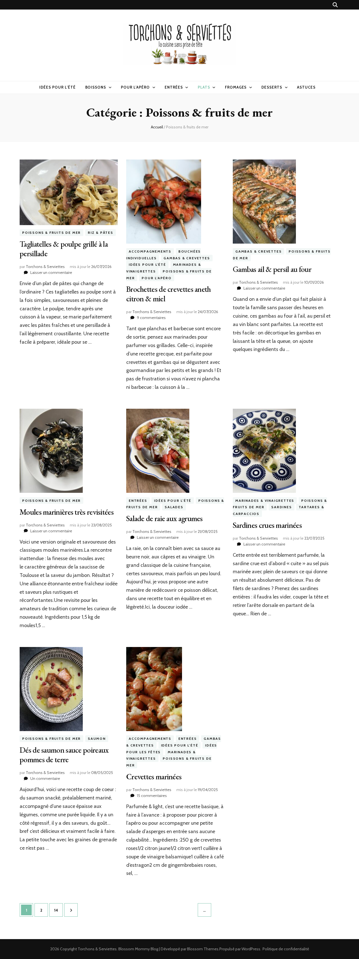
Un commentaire (45, 778)
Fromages (236, 87)
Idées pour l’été (57, 87)
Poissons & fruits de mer (51, 233)
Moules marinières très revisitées (67, 512)
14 (58, 910)
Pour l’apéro (135, 87)
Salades (174, 507)
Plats (204, 87)
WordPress (250, 948)
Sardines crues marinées (267, 525)
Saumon (97, 739)
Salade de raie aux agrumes (164, 518)
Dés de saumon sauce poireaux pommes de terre (64, 754)
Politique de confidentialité (286, 948)
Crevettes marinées (153, 776)
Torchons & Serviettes (45, 266)
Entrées (174, 87)
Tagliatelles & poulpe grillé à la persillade (64, 248)
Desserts (271, 87)
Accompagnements (150, 251)
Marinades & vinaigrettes (264, 500)
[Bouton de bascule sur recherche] (335, 5)
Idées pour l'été (147, 264)
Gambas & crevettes (187, 258)
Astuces (306, 87)
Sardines (281, 507)
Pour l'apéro (157, 278)
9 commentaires (151, 317)
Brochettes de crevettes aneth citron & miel (168, 294)
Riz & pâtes (100, 233)
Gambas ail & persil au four (272, 269)
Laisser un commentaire (51, 272)
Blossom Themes (202, 948)
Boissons (95, 87)
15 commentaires (152, 795)
